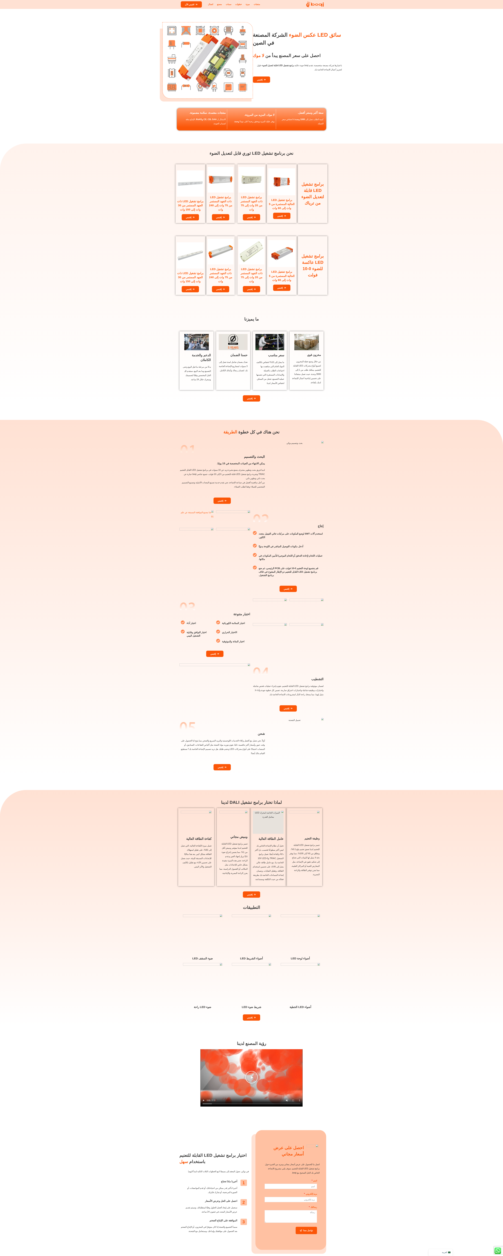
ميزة (248, 4)
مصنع (219, 4)
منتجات (257, 4)
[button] (251, 1078)
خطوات (238, 4)
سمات (228, 4)
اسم (315, 1181)
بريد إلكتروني (311, 1194)
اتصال (210, 4)
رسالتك (313, 1207)
